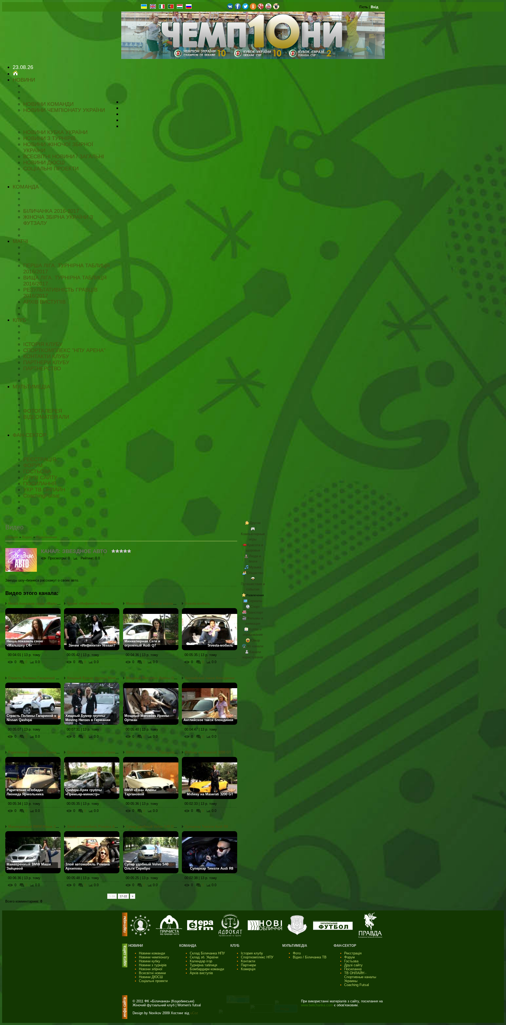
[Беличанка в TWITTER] (245, 9)
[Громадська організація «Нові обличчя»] (265, 929)
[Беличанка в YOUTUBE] (268, 9)
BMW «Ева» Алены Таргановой (152, 752)
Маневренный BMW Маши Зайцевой (39, 827)
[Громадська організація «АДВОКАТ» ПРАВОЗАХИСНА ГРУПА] (230, 935)
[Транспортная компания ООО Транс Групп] (297, 935)
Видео (27, 537)
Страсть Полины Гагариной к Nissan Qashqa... (47, 678)
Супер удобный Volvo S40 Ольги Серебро (161, 827)
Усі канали (255, 646)
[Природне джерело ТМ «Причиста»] (169, 934)
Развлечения (46, 537)
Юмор (255, 640)
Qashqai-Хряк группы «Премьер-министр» (103, 752)
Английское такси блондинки (210, 678)
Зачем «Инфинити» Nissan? (90, 603)
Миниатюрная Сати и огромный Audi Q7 (160, 603)
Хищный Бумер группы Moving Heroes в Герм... (107, 678)
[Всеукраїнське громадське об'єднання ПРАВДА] (370, 937)
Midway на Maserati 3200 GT (208, 752)
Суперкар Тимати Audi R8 (206, 827)
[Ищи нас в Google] (260, 9)
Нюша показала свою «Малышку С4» (39, 603)
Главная (11, 537)
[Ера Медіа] (200, 929)
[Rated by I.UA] (261, 1011)
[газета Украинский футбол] (333, 929)
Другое (255, 523)
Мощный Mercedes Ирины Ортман (155, 678)
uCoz (194, 1013)
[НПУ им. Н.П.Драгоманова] (140, 935)
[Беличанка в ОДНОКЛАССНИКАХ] (253, 9)
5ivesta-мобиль (197, 603)
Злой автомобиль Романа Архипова (98, 827)
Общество (255, 573)
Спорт (255, 607)
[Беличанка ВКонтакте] (230, 9)
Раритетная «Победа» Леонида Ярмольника (45, 752)
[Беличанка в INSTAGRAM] (276, 9)
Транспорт (255, 612)
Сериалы (255, 601)
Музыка (255, 567)
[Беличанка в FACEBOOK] (238, 9)
